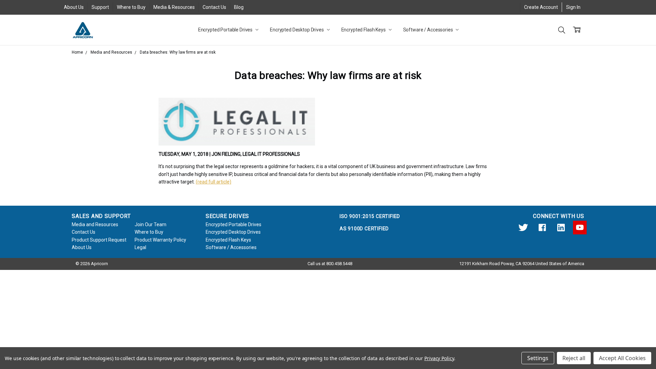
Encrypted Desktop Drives (297, 29)
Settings (537, 358)
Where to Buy (131, 7)
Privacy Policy (439, 358)
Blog (239, 7)
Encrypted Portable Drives (226, 29)
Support (100, 7)
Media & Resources (174, 7)
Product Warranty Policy (160, 240)
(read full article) (213, 181)
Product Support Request (99, 240)
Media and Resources (95, 224)
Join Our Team (150, 224)
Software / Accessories (428, 29)
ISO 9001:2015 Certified (370, 216)
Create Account (541, 7)
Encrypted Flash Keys (364, 29)
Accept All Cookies (622, 358)
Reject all (573, 358)
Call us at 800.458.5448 (330, 263)
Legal (140, 247)
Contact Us (214, 7)
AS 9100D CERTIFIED (364, 228)
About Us (74, 7)
